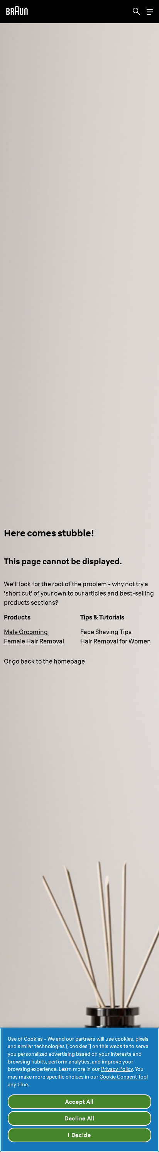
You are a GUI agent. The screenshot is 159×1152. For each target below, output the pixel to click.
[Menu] (150, 12)
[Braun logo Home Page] (17, 11)
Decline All (79, 1118)
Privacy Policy (117, 1069)
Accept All (79, 1101)
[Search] (136, 11)
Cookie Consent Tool (124, 1077)
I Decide (79, 1135)
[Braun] (17, 11)
